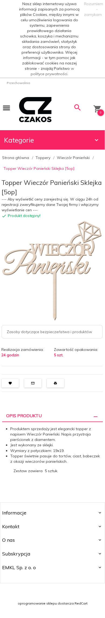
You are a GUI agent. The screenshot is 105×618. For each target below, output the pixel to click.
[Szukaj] (77, 108)
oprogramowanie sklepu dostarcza (46, 603)
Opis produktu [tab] (24, 415)
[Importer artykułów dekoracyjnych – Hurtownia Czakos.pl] (35, 109)
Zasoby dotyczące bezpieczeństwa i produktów (49, 331)
